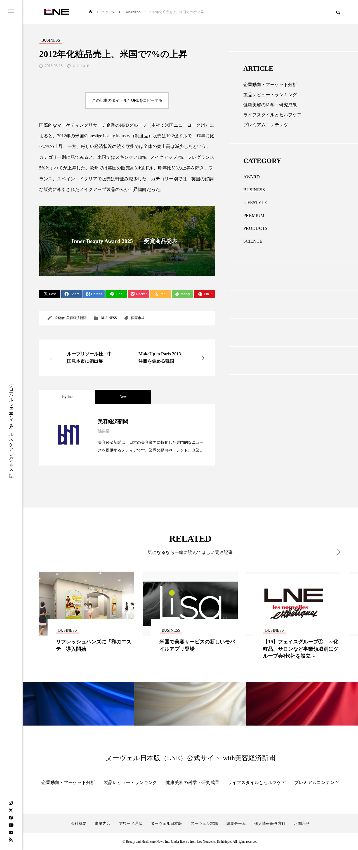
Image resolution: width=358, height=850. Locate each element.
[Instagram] (10, 803)
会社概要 (78, 823)
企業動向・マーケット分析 (270, 84)
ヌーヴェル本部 (204, 823)
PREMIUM (253, 215)
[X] (10, 810)
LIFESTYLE (255, 202)
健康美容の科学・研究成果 (270, 104)
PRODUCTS (255, 228)
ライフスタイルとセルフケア (272, 114)
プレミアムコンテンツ (265, 124)
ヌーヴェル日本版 (166, 823)
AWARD (251, 176)
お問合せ (302, 823)
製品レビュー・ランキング (270, 94)
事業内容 (102, 823)
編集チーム (236, 823)
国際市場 (138, 318)
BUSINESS (109, 318)
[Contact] (10, 832)
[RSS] (10, 839)
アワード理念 (130, 823)
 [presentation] (335, 551)
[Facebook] (10, 817)
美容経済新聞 (76, 318)
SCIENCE (252, 241)
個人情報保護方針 (270, 823)
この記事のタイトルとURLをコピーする (127, 100)
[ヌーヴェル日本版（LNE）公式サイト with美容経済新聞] (56, 12)
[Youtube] (10, 825)
